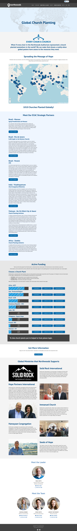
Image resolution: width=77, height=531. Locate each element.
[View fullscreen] (10, 98)
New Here (37, 5)
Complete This (47, 288)
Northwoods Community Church (39, 525)
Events (51, 5)
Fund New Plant (59, 288)
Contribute (36, 288)
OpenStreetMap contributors (64, 102)
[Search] (69, 5)
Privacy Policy (41, 527)
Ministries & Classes (44, 5)
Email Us (34, 526)
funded (18, 301)
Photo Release (36, 527)
